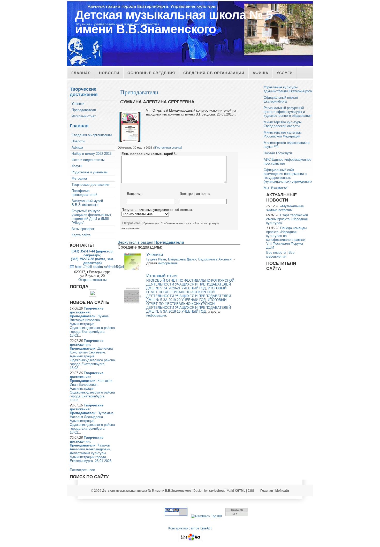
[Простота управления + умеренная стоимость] (190, 541)
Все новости (276, 253)
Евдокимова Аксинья (214, 259)
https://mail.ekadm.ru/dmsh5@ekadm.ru (105, 267)
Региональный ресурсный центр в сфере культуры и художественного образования (287, 112)
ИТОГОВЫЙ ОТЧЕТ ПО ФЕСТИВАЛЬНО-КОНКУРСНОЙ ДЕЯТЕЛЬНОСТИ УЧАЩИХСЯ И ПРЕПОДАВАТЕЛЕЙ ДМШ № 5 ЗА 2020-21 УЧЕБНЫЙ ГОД (190, 284)
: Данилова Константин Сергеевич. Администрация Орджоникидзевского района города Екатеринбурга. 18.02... (92, 354)
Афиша (260, 73)
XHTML (240, 490)
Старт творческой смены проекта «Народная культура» (287, 219)
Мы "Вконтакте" (276, 188)
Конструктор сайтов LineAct (190, 528)
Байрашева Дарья (182, 259)
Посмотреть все (82, 470)
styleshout (217, 490)
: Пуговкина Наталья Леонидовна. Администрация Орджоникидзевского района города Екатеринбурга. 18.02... (92, 418)
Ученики (78, 104)
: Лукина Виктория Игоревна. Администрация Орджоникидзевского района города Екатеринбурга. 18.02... (92, 321)
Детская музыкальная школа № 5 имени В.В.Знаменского (174, 22)
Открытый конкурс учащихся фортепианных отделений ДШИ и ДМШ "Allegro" (91, 217)
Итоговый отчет (84, 116)
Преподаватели (84, 110)
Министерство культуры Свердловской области (282, 124)
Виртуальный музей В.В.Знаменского (87, 203)
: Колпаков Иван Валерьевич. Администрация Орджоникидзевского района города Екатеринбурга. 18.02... (92, 386)
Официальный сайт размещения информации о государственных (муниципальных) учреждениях (288, 175)
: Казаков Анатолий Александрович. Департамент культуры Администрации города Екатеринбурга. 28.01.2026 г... (90, 451)
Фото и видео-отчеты (88, 160)
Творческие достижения (84, 92)
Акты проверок (83, 229)
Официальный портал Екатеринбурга (281, 99)
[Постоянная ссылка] (168, 147)
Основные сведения (151, 73)
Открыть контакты (92, 280)
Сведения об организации (213, 73)
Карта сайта (81, 235)
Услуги (285, 73)
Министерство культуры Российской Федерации (282, 134)
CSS (251, 490)
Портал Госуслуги (278, 153)
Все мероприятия (280, 254)
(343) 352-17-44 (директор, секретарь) (92, 253)
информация (168, 263)
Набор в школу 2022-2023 (91, 154)
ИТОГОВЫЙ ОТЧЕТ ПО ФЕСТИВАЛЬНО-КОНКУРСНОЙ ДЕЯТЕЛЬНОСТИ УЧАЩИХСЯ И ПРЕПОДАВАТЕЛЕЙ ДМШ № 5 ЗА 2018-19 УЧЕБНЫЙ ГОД (188, 305)
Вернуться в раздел (151, 242)
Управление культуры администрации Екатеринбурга (288, 89)
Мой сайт (282, 490)
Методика (79, 178)
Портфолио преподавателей (84, 193)
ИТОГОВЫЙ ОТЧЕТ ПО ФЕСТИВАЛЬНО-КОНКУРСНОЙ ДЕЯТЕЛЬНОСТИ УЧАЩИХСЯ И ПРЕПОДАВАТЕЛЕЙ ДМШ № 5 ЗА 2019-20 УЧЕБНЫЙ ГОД (188, 294)
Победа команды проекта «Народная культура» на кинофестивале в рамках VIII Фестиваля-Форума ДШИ (286, 237)
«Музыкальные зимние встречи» (285, 208)
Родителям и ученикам (90, 172)
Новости (109, 73)
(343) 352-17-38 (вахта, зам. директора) (92, 261)
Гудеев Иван (156, 259)
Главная (81, 73)
